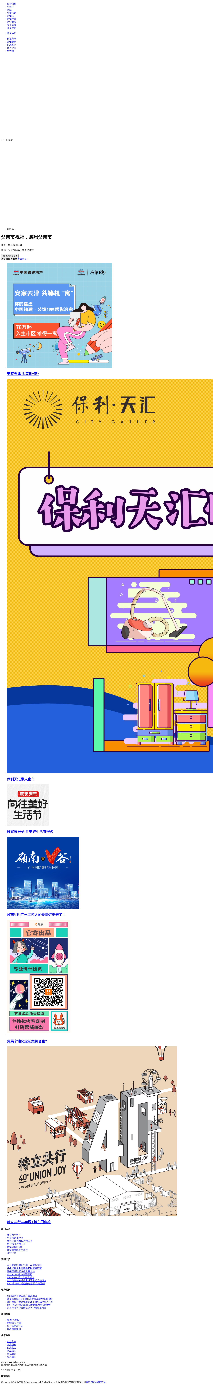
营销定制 (11, 41)
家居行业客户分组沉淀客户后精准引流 (26, 1308)
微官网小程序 (14, 1235)
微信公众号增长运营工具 (19, 1241)
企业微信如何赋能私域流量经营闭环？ (26, 1280)
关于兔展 (11, 25)
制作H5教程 (13, 1320)
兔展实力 (11, 1347)
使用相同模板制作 (9, 256)
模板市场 (11, 38)
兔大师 (10, 51)
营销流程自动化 (15, 1247)
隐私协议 (11, 1353)
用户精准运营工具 (16, 1244)
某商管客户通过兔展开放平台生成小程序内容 (30, 1302)
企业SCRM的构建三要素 (19, 1274)
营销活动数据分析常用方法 (21, 1271)
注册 (14, 33)
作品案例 (11, 45)
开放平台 (11, 1253)
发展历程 (11, 1344)
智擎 (9, 10)
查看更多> (22, 259)
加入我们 (11, 1356)
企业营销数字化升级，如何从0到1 (24, 1265)
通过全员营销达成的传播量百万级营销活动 (29, 1305)
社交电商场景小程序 (17, 1250)
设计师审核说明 (15, 1326)
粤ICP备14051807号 (96, 1382)
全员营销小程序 (15, 1238)
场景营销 (11, 13)
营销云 (10, 16)
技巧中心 (11, 48)
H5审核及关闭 (14, 1323)
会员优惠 (11, 28)
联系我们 (11, 1350)
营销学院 (11, 19)
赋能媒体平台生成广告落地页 (22, 1295)
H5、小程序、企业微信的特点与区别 (26, 1283)
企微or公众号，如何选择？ (20, 1277)
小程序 (10, 6)
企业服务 (11, 22)
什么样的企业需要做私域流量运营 (24, 1268)
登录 (9, 33)
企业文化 (11, 1341)
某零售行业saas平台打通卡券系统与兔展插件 (29, 1298)
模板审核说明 (14, 1329)
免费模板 (11, 3)
